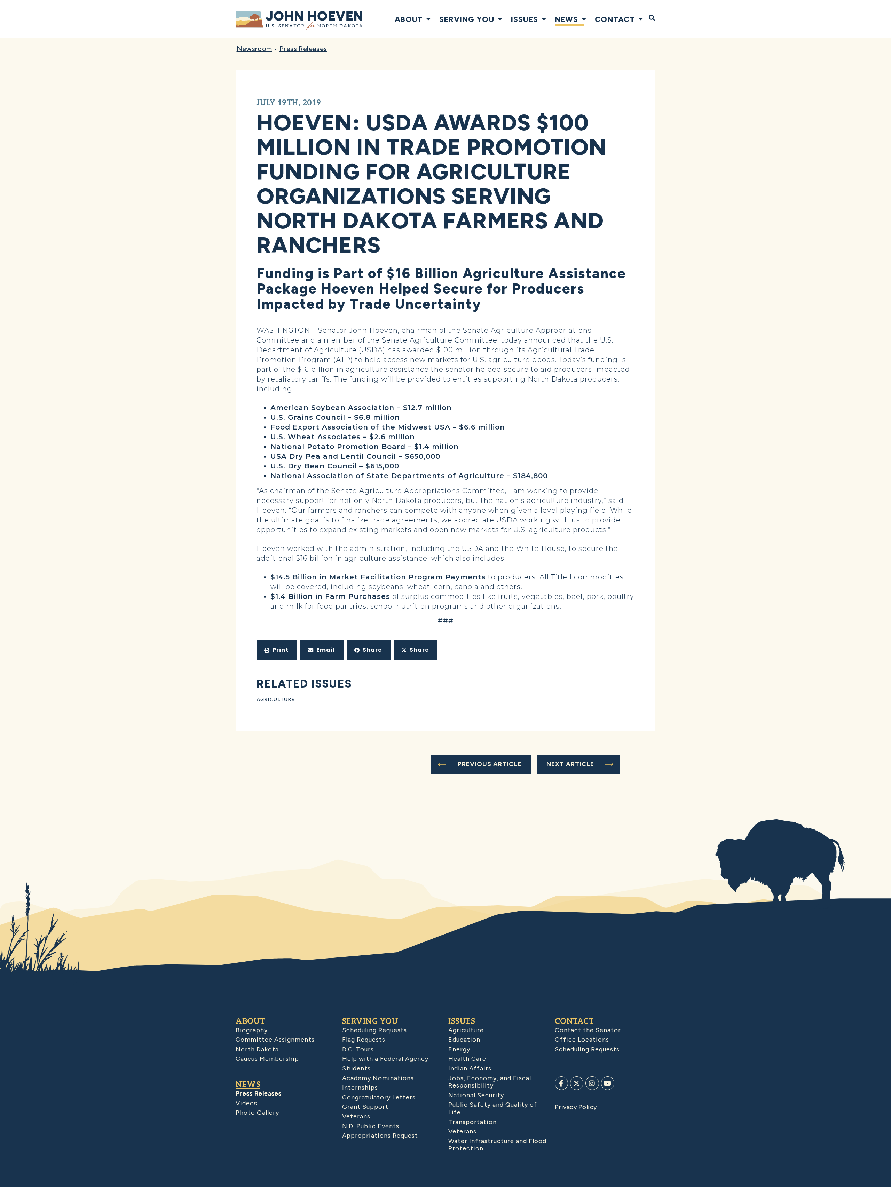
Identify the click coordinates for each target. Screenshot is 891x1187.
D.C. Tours (358, 1049)
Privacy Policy (576, 1107)
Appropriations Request (380, 1135)
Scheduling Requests (374, 1030)
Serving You (466, 19)
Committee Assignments (275, 1039)
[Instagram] (592, 1083)
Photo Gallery (257, 1112)
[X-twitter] (576, 1083)
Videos (246, 1103)
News (566, 19)
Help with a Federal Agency (385, 1058)
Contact (615, 19)
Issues (524, 19)
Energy (459, 1049)
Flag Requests (363, 1039)
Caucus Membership (267, 1058)
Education (464, 1039)
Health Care (467, 1058)
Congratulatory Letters (379, 1097)
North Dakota (257, 1049)
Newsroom (254, 49)
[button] (277, 650)
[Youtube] (607, 1083)
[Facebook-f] (561, 1083)
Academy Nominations (378, 1078)
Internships (360, 1087)
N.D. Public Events (370, 1126)
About (409, 19)
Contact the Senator (588, 1030)
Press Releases (303, 49)
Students (356, 1068)
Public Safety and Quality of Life (492, 1108)
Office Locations (582, 1039)
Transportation (472, 1122)
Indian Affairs (469, 1068)
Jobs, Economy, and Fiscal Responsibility (489, 1082)
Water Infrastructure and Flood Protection (497, 1145)
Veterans (356, 1116)
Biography (252, 1030)
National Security (476, 1095)
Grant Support (365, 1106)
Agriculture (275, 699)
